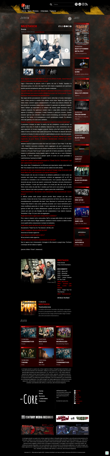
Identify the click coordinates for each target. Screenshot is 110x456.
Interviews (44, 11)
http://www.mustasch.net (65, 265)
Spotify (78, 391)
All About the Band (63, 298)
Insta (77, 395)
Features (53, 11)
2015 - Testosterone (64, 294)
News (30, 11)
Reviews (36, 11)
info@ (78, 403)
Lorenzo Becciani (39, 32)
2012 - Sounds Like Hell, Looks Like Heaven (64, 286)
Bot (77, 393)
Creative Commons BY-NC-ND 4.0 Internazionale (73, 452)
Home (24, 11)
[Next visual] (67, 50)
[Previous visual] (26, 50)
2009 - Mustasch (62, 281)
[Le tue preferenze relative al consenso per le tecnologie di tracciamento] (107, 453)
